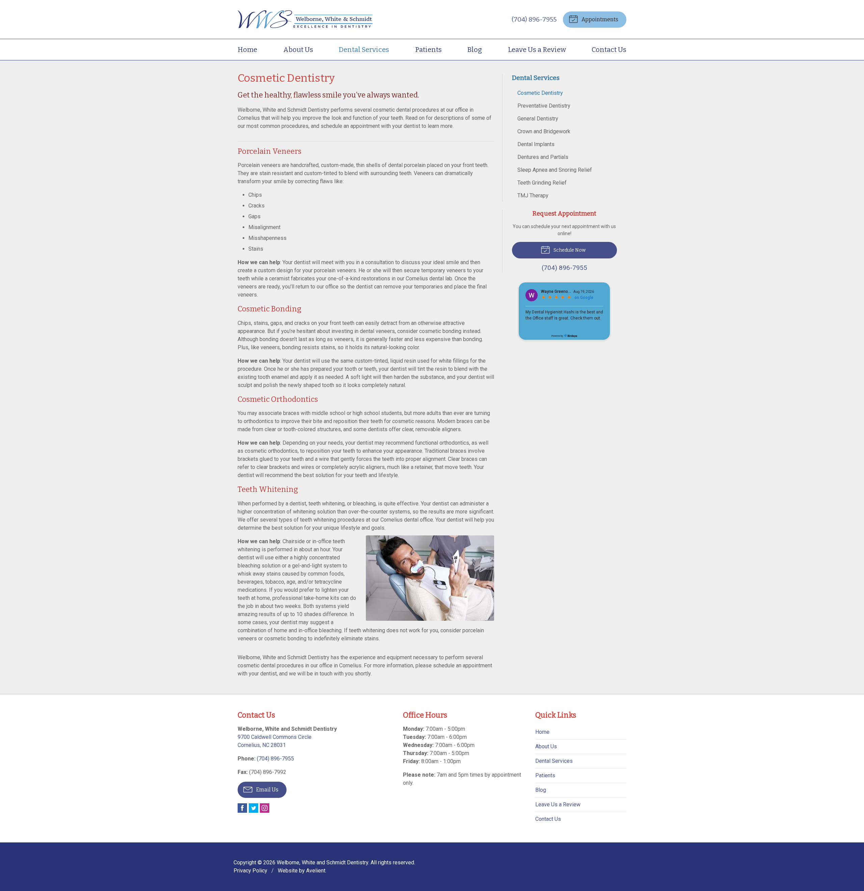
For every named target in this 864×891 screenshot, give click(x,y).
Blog (474, 50)
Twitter (253, 808)
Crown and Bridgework (543, 131)
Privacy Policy (250, 870)
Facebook (242, 808)
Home (247, 50)
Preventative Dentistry (543, 106)
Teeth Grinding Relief (542, 182)
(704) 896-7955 (534, 19)
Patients (428, 50)
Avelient (315, 870)
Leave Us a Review (537, 50)
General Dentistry (537, 118)
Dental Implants (536, 144)
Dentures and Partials (542, 157)
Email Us (266, 789)
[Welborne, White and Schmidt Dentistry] (305, 19)
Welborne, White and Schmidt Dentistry (322, 862)
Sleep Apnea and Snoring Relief (554, 170)
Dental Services (364, 50)
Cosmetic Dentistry (540, 93)
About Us (298, 50)
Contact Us (609, 50)
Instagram (264, 808)
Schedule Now (569, 250)
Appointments (599, 19)
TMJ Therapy (532, 195)
